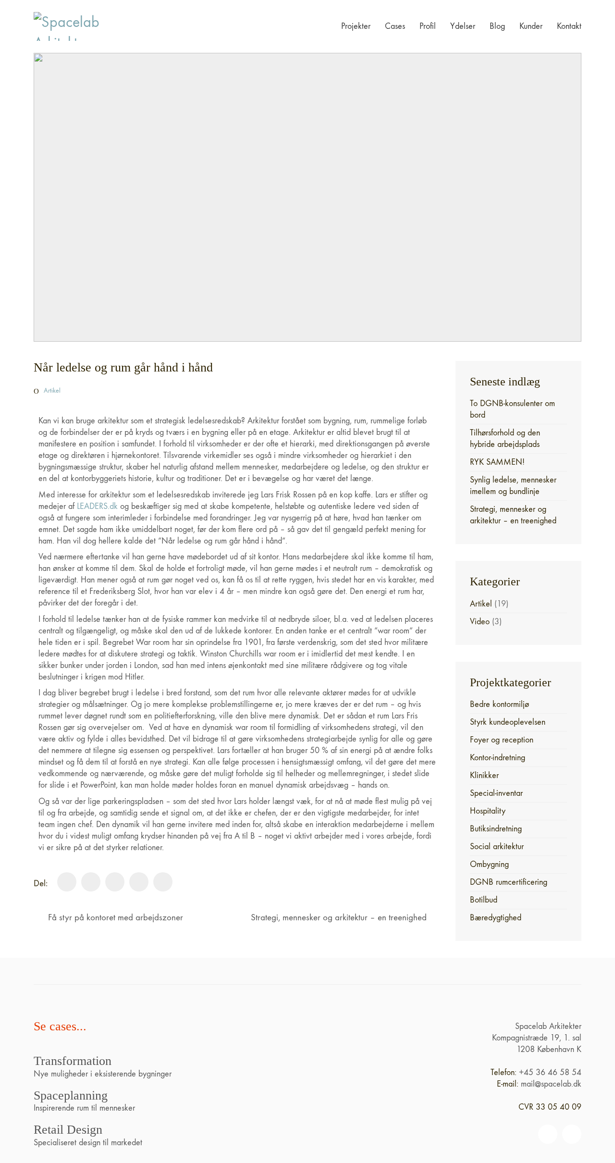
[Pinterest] (138, 881)
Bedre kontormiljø (499, 704)
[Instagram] (571, 1134)
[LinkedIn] (114, 881)
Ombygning (489, 864)
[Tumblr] (162, 881)
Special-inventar (496, 793)
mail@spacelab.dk (551, 1084)
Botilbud (483, 900)
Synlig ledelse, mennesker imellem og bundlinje (513, 485)
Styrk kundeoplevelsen (507, 722)
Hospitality (487, 811)
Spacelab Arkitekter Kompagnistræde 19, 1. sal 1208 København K (536, 1037)
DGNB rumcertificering (508, 882)
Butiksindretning (496, 829)
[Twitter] (90, 881)
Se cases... (60, 1026)
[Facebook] (66, 881)
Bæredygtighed (495, 918)
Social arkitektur (497, 846)
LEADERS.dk (97, 506)
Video (480, 622)
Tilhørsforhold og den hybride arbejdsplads (505, 438)
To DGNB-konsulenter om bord (512, 409)
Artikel (52, 390)
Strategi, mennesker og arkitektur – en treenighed (513, 515)
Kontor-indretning (497, 758)
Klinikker (484, 775)
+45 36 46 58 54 (550, 1072)
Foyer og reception (501, 740)
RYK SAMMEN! (497, 462)
